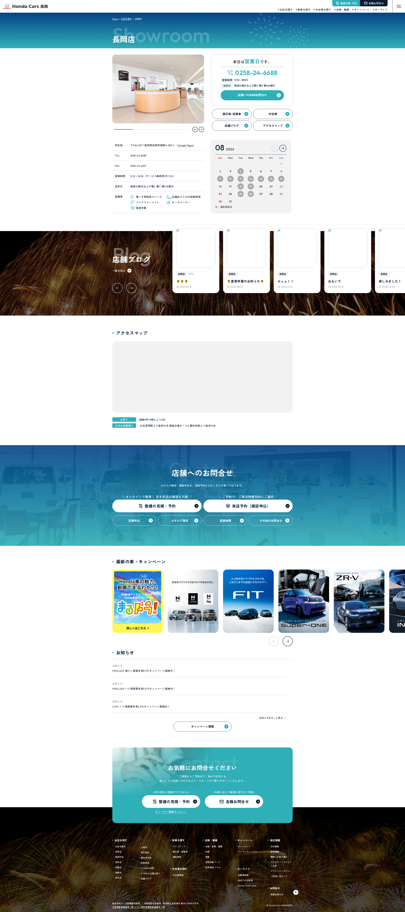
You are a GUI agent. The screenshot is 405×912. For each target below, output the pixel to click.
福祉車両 (177, 856)
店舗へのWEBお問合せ (252, 95)
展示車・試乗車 (180, 851)
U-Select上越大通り (150, 873)
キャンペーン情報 (202, 726)
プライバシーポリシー (281, 870)
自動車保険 (243, 875)
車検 (207, 856)
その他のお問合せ (270, 520)
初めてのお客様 (245, 880)
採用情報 (275, 851)
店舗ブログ (232, 125)
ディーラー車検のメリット (171, 812)
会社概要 (275, 846)
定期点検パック (212, 862)
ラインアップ (179, 846)
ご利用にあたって (279, 876)
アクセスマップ (273, 125)
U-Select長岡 (147, 868)
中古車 (273, 114)
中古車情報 (178, 875)
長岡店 (118, 851)
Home (115, 19)
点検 (207, 851)
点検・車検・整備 (213, 846)
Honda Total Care (247, 885)
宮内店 (118, 862)
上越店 (144, 847)
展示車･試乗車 (232, 114)
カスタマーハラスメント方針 (281, 864)
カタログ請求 (179, 520)
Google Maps (185, 145)
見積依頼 (225, 520)
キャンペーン (244, 846)
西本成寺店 (146, 857)
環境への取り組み (279, 856)
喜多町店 (119, 856)
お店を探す (126, 19)
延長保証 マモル (213, 867)
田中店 (118, 877)
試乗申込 (134, 520)
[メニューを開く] (398, 6)
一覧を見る (118, 271)
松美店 (118, 867)
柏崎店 (118, 872)
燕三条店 (145, 852)
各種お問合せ (277, 894)
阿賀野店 (145, 862)
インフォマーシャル (247, 851)
